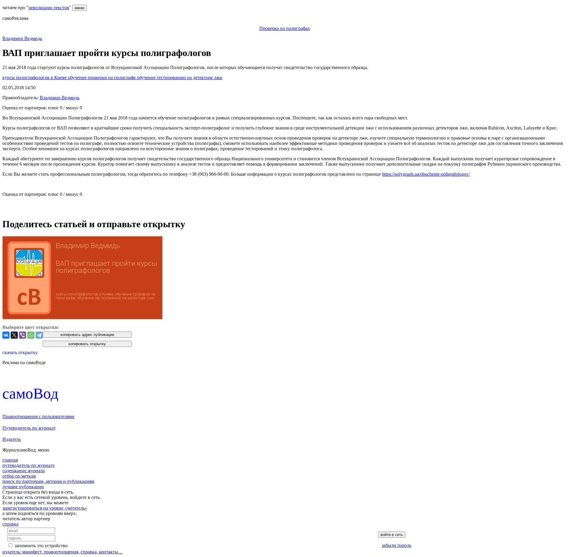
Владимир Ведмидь (22, 38)
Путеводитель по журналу (29, 427)
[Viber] (22, 335)
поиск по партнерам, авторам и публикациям (48, 481)
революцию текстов (48, 7)
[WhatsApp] (30, 335)
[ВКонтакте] (5, 335)
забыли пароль (396, 545)
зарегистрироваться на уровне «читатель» (44, 507)
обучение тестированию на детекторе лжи (179, 77)
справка (10, 523)
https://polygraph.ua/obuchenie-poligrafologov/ (426, 174)
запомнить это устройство (41, 545)
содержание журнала (23, 470)
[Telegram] (39, 335)
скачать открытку (20, 352)
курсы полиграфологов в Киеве (35, 77)
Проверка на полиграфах (284, 28)
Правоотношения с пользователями (38, 416)
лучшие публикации (23, 486)
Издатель (11, 439)
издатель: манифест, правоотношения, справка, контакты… (62, 551)
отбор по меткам (19, 475)
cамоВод (30, 393)
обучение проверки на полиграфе (102, 77)
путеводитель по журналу (28, 465)
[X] (14, 335)
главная (10, 459)
